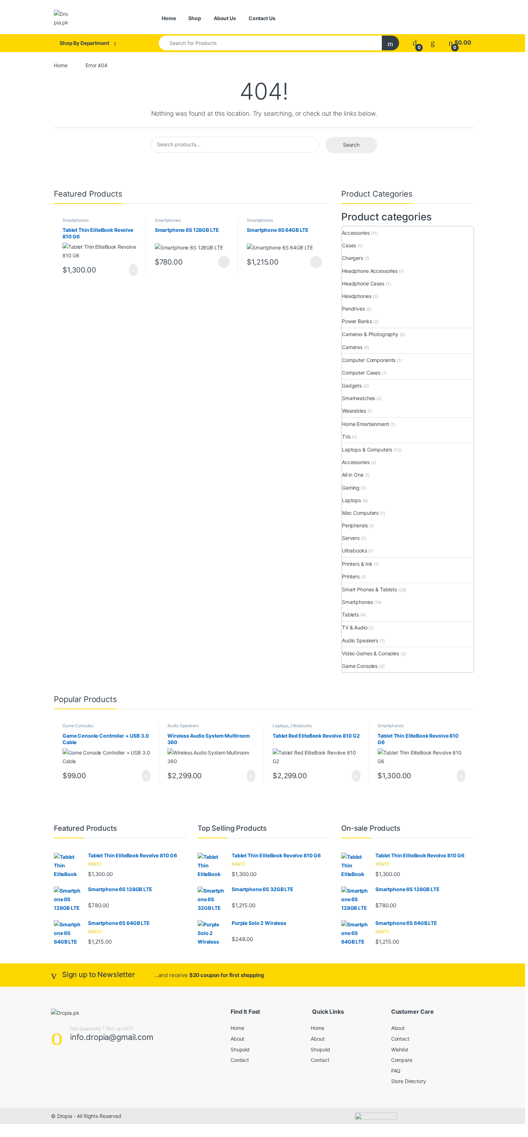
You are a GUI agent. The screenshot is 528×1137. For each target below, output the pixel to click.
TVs (346, 437)
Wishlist (399, 1049)
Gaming (351, 488)
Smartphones (75, 220)
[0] (415, 42)
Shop (194, 18)
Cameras (352, 347)
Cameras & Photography (370, 334)
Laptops (351, 500)
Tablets (350, 614)
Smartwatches (358, 398)
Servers (351, 538)
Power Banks (357, 321)
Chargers (352, 258)
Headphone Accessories (370, 271)
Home (169, 18)
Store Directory (408, 1081)
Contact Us (262, 18)
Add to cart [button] (133, 270)
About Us (225, 18)
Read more (224, 262)
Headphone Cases (363, 283)
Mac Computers (360, 513)
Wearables (354, 411)
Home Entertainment (365, 424)
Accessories (355, 233)
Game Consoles (360, 666)
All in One (352, 475)
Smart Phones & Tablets (369, 589)
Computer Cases (361, 373)
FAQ (396, 1071)
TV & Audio (354, 627)
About (237, 1039)
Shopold (240, 1049)
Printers (351, 576)
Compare (401, 1060)
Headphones (356, 296)
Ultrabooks (354, 550)
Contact (240, 1060)
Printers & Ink (357, 564)
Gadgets (352, 385)
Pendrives (353, 309)
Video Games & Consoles (370, 653)
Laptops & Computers (367, 449)
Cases (349, 245)
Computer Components (368, 360)
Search (351, 145)
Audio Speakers (360, 640)
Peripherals (354, 525)
